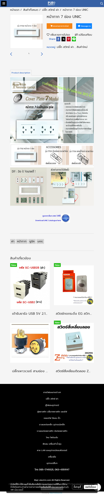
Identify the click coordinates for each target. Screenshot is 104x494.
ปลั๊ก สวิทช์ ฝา (66, 47)
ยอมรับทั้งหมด (90, 487)
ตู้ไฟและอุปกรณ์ (52, 405)
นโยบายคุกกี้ (18, 489)
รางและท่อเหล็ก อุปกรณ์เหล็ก (52, 424)
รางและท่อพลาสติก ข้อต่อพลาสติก (52, 431)
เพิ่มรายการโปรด (59, 35)
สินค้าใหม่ (82, 47)
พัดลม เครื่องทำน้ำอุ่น (52, 443)
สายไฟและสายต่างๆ (52, 392)
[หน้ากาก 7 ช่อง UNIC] (26, 32)
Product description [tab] (21, 72)
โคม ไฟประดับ (52, 437)
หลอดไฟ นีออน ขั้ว (52, 418)
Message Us (86, 26)
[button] (100, 3)
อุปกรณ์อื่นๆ (52, 463)
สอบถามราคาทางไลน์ (60, 26)
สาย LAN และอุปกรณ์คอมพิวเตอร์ (52, 450)
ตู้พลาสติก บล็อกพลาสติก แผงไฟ (52, 411)
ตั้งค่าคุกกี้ (77, 487)
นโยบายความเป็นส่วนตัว (60, 487)
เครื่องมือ (52, 456)
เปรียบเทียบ (85, 35)
